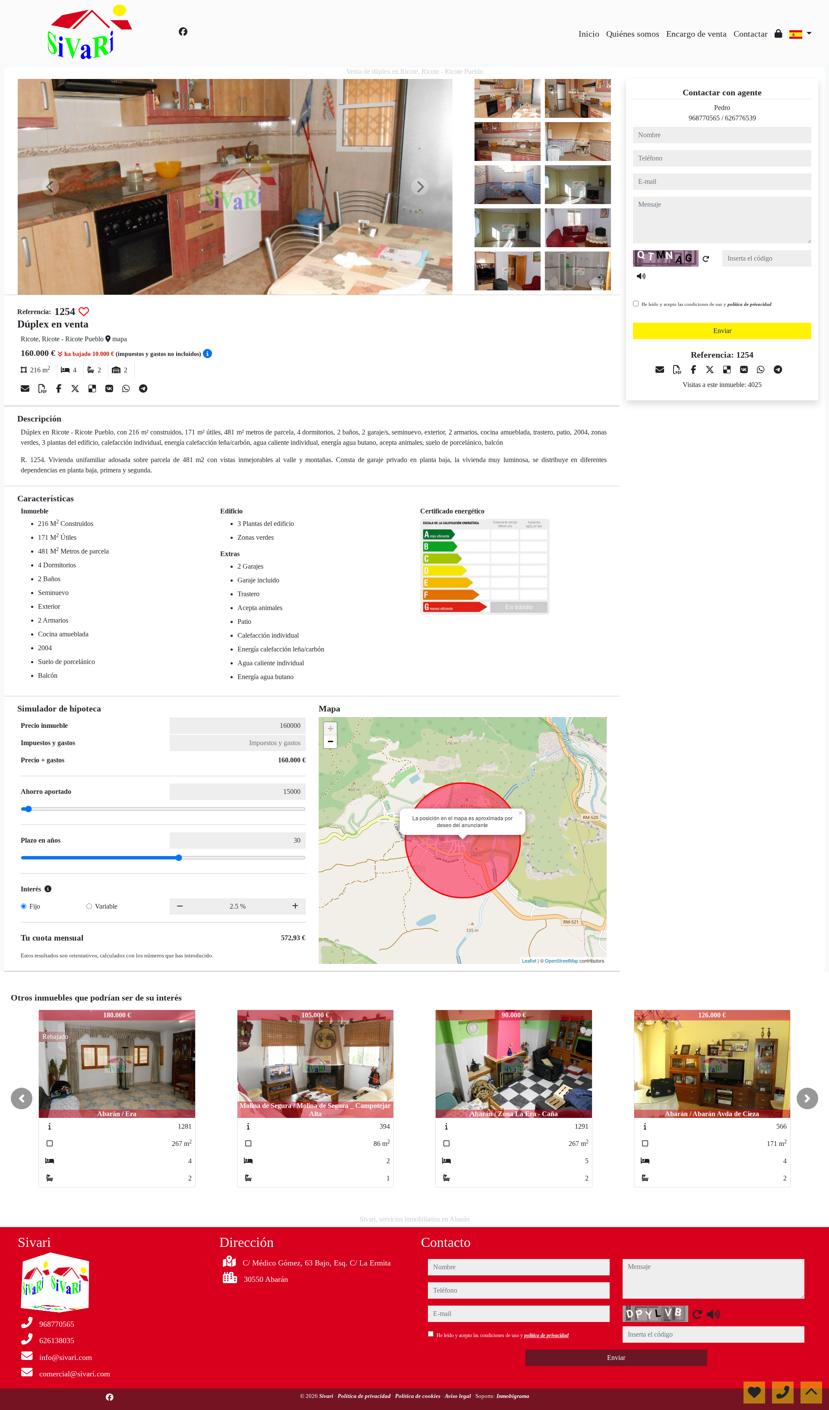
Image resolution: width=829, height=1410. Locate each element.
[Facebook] (183, 32)
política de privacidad (750, 304)
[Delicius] (93, 388)
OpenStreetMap (561, 960)
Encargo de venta (696, 33)
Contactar (751, 33)
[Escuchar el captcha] (641, 276)
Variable (106, 906)
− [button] (330, 741)
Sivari (327, 1396)
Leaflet (529, 960)
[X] (76, 388)
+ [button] (330, 728)
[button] (21, 1098)
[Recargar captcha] (706, 259)
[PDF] (43, 388)
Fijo (34, 906)
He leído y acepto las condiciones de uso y (707, 304)
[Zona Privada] (778, 34)
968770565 (704, 118)
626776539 (740, 118)
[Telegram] (143, 388)
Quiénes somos (632, 33)
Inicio (589, 33)
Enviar (722, 330)
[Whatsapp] (127, 388)
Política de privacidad (365, 1396)
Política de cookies (418, 1396)
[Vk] (110, 388)
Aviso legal (458, 1396)
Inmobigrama (513, 1396)
